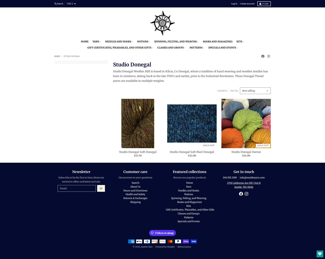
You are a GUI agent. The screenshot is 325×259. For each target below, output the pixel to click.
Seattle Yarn (147, 246)
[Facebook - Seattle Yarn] (263, 56)
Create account (247, 3)
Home (57, 56)
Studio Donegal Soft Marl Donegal (192, 152)
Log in (234, 3)
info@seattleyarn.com (252, 177)
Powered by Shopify (165, 246)
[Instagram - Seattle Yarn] (268, 56)
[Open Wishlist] (320, 254)
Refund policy (184, 246)
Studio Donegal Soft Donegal (138, 152)
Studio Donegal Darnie (246, 152)
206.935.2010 (230, 177)
